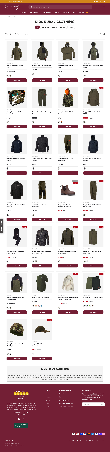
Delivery (102, 1)
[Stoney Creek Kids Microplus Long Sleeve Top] (17, 283)
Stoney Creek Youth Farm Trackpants (65, 159)
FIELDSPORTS (34, 13)
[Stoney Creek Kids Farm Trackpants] (42, 190)
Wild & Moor (11, 440)
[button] (104, 7)
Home (6, 16)
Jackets (54, 27)
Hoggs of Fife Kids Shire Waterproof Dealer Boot (65, 205)
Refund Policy (80, 440)
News (47, 403)
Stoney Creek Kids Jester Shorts (93, 297)
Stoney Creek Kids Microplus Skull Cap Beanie (15, 345)
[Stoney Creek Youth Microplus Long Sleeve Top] (42, 236)
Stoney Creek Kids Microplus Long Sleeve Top (15, 298)
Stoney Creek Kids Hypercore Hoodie (92, 159)
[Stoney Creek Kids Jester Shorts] (93, 283)
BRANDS (81, 13)
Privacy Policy (72, 440)
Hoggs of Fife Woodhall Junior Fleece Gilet (92, 252)
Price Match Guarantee (66, 403)
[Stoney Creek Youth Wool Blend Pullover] (42, 144)
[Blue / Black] (87, 306)
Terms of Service (101, 440)
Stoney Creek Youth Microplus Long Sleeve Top (41, 252)
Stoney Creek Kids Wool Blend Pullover (16, 205)
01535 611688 (21, 414)
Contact (95, 1)
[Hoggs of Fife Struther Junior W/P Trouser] (93, 190)
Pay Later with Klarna (65, 400)
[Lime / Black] (90, 306)
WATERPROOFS (46, 13)
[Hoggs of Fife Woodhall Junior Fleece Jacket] (68, 236)
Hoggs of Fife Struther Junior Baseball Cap (41, 345)
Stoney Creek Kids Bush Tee (40, 297)
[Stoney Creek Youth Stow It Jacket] (68, 51)
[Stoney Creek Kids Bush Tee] (42, 283)
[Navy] (87, 261)
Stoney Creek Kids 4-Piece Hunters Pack (15, 113)
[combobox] (60, 7)
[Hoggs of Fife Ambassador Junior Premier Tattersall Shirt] (68, 283)
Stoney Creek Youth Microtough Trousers (42, 113)
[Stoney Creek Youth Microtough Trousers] (42, 97)
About (47, 394)
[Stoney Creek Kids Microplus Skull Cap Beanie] (17, 329)
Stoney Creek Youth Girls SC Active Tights (15, 252)
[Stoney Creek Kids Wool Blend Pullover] (17, 190)
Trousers (62, 27)
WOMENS (66, 13)
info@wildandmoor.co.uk (21, 412)
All (37, 27)
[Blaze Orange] (36, 306)
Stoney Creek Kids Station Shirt (41, 65)
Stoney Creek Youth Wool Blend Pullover (42, 159)
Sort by (17, 34)
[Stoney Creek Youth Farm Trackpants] (68, 144)
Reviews (48, 406)
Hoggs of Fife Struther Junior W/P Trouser (92, 205)
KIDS (74, 13)
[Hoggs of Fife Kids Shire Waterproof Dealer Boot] (68, 190)
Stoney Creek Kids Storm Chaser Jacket (93, 66)
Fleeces (71, 27)
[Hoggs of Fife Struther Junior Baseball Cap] (42, 329)
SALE (87, 13)
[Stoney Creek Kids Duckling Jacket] (17, 51)
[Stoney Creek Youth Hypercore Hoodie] (17, 144)
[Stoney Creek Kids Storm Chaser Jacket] (93, 51)
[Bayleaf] (33, 306)
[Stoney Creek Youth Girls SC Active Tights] (17, 236)
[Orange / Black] (93, 306)
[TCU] (61, 122)
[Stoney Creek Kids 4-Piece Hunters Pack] (17, 97)
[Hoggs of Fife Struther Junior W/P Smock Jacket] (93, 97)
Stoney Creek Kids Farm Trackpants (39, 205)
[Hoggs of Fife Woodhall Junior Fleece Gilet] (93, 236)
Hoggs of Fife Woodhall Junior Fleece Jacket (67, 252)
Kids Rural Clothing (13, 16)
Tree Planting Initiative (66, 406)
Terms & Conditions (90, 440)
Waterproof (45, 27)
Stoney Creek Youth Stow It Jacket (66, 66)
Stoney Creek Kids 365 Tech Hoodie (66, 113)
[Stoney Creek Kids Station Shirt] (42, 51)
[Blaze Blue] (41, 306)
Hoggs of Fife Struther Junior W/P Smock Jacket (92, 113)
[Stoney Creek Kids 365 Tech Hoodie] (68, 97)
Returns (61, 397)
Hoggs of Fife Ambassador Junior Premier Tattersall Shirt (68, 298)
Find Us (48, 400)
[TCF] (10, 76)
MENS (57, 13)
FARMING (23, 13)
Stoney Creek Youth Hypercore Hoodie (16, 159)
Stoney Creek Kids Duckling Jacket (15, 66)
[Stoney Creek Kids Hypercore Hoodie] (93, 144)
